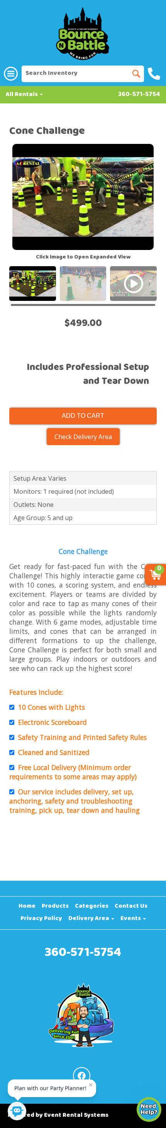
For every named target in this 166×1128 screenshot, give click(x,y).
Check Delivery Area (83, 436)
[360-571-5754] (155, 74)
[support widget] (149, 1109)
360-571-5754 (139, 95)
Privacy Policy (41, 919)
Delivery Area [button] (89, 919)
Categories (91, 906)
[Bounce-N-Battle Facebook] (81, 1075)
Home (27, 906)
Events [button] (131, 919)
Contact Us (131, 906)
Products (55, 906)
